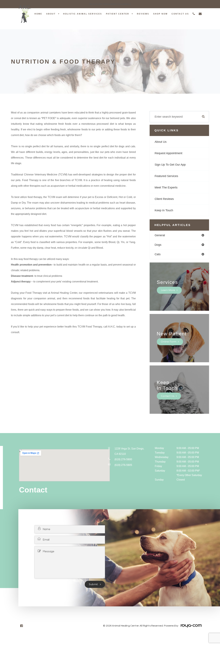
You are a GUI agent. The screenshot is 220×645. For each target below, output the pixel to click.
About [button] (51, 14)
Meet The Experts (166, 187)
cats (158, 254)
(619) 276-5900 (123, 459)
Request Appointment (168, 153)
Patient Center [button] (117, 14)
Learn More (168, 290)
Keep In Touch (164, 210)
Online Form (168, 341)
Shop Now (160, 14)
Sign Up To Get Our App (170, 164)
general (160, 235)
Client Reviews (164, 199)
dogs (158, 244)
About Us (161, 141)
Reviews (143, 14)
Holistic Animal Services (82, 14)
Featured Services (166, 176)
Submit (93, 584)
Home (38, 14)
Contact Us (180, 14)
